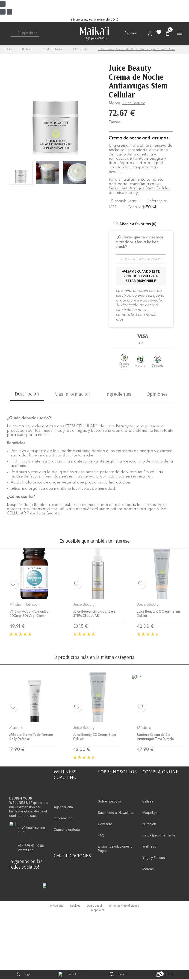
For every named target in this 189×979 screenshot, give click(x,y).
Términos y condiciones (124, 905)
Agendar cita (63, 807)
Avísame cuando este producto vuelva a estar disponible (141, 276)
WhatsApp (25, 850)
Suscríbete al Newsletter (116, 813)
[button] (139, 343)
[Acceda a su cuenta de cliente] (150, 33)
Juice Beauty (133, 103)
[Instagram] (3, 12)
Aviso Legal (94, 905)
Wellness (149, 846)
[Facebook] (3, 4)
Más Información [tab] (72, 394)
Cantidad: (136, 207)
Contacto (105, 824)
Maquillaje (149, 813)
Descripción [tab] (27, 393)
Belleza (147, 801)
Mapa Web (97, 910)
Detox (146, 835)
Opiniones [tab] (157, 394)
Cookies (75, 905)
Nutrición (149, 824)
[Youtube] (9, 12)
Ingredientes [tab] (118, 394)
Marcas (148, 869)
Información (63, 818)
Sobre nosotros (110, 801)
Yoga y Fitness (153, 858)
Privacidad (56, 905)
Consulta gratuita (67, 829)
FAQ (101, 835)
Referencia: (157, 201)
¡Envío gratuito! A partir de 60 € (94, 19)
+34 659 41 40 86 (31, 846)
